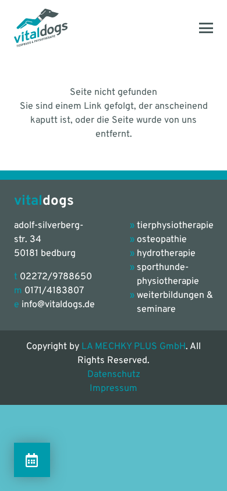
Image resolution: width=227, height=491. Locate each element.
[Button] (32, 460)
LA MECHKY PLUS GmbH (133, 347)
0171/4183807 (54, 291)
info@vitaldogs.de (58, 305)
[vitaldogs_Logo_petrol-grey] (41, 28)
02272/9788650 (56, 277)
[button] (206, 28)
